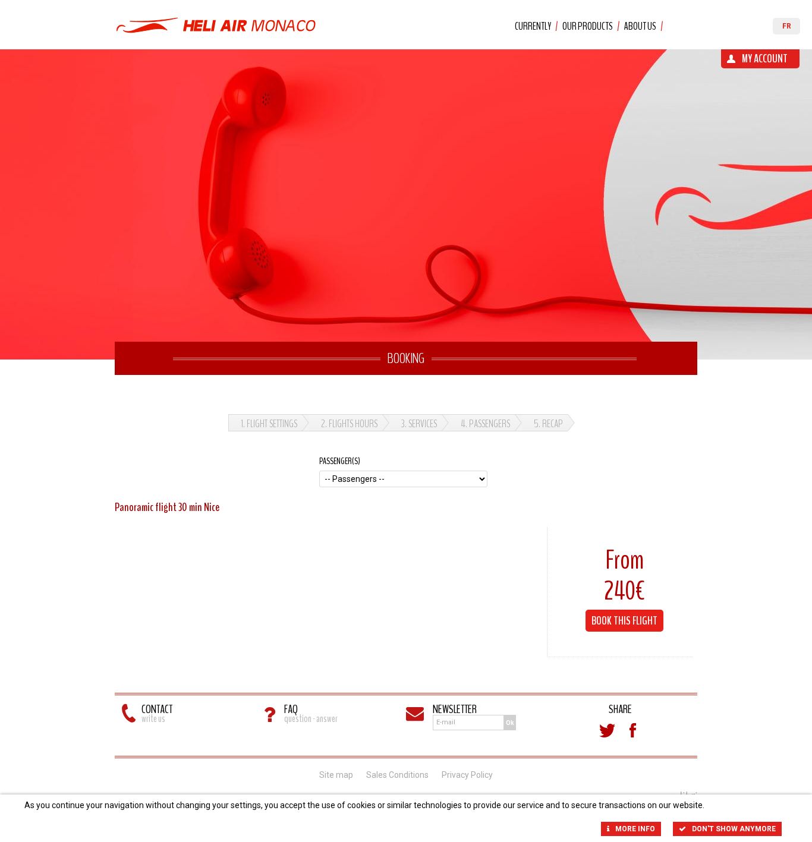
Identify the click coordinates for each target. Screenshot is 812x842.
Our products (587, 26)
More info (635, 829)
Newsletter (455, 709)
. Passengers (485, 424)
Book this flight (624, 621)
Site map (336, 775)
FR (786, 26)
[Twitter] (606, 730)
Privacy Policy (467, 775)
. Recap (548, 424)
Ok (510, 723)
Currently (533, 26)
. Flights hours (349, 424)
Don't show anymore (734, 829)
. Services (419, 424)
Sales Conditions (397, 775)
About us (640, 26)
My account (765, 59)
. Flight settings (269, 424)
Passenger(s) (339, 461)
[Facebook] (633, 730)
